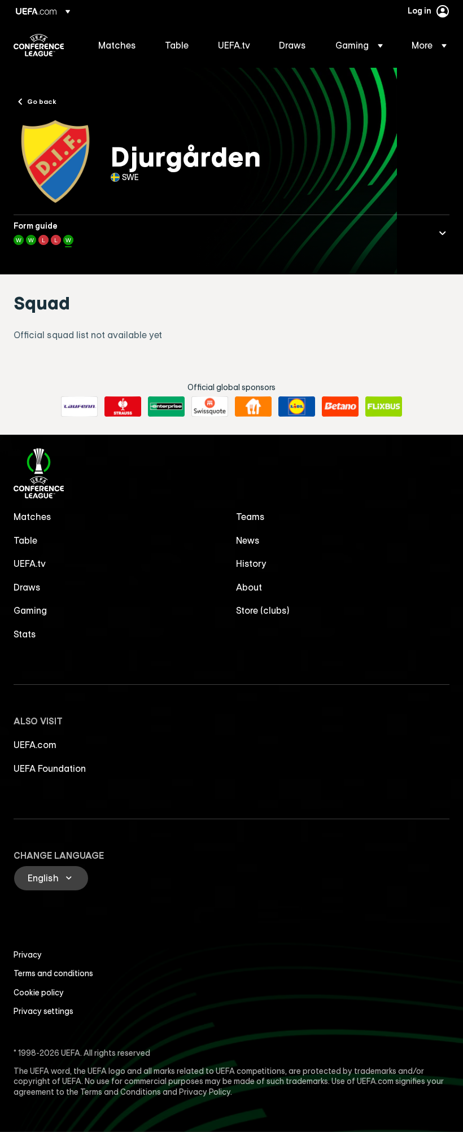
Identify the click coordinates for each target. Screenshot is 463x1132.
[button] (359, 45)
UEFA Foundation (50, 768)
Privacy (28, 954)
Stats (25, 634)
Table (25, 540)
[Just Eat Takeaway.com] (253, 406)
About (249, 587)
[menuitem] (117, 45)
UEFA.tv (30, 563)
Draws (27, 587)
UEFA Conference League (39, 45)
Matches (32, 517)
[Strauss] (122, 406)
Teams (250, 517)
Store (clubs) (263, 610)
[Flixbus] (383, 406)
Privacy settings (43, 1011)
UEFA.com (35, 745)
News (248, 540)
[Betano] (340, 406)
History (251, 563)
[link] (117, 45)
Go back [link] (41, 101)
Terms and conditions (53, 973)
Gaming (30, 610)
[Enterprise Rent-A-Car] (166, 406)
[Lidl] (296, 406)
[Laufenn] (79, 406)
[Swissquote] (209, 406)
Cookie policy (39, 992)
